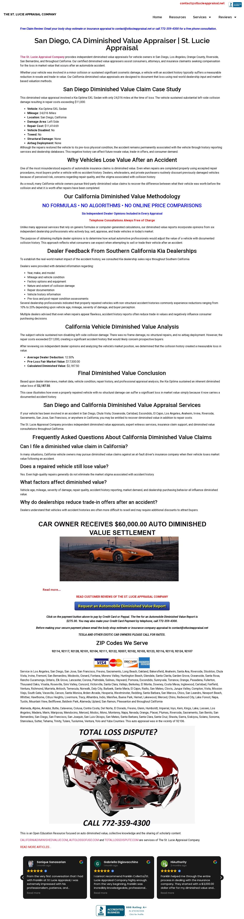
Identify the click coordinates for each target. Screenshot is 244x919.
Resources (177, 17)
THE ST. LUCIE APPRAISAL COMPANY (30, 14)
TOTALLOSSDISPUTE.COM (121, 840)
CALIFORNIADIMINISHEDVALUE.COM (44, 840)
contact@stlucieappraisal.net (202, 3)
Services (199, 17)
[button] (221, 877)
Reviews (225, 17)
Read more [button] (33, 893)
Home (157, 17)
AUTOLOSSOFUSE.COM (84, 840)
